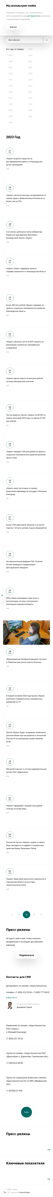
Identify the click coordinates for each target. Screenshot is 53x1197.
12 (34, 915)
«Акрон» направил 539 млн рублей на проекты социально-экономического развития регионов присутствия (26, 455)
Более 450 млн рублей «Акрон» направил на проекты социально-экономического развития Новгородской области (26, 309)
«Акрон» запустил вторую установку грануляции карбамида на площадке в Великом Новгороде (26, 492)
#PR (7, 169)
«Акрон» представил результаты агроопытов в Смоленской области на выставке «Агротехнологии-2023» (26, 883)
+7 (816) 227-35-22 (14, 1039)
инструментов (33, 16)
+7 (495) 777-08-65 (41, 992)
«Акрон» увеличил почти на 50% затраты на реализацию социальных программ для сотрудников (26, 345)
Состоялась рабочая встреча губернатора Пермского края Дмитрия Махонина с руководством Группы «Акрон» (26, 235)
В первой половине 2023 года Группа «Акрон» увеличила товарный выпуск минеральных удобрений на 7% (26, 699)
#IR (7, 425)
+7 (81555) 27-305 (14, 1091)
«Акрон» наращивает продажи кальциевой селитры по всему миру (26, 809)
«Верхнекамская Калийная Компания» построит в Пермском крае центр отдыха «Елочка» (26, 663)
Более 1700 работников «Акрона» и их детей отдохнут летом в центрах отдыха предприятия (26, 528)
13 (41, 915)
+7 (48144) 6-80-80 (14, 1063)
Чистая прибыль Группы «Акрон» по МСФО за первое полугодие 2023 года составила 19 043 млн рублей (26, 419)
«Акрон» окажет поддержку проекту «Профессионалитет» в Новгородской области (26, 272)
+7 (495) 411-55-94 (23, 992)
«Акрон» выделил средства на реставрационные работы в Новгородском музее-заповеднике (26, 162)
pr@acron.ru (11, 998)
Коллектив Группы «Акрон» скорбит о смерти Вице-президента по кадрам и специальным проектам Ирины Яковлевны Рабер (26, 846)
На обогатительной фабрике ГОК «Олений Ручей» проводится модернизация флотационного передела (26, 565)
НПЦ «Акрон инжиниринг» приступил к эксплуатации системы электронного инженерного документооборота (26, 614)
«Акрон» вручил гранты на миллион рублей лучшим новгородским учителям (26, 382)
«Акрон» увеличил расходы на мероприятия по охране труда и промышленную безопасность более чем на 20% (26, 199)
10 (19, 915)
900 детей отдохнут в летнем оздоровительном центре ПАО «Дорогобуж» (26, 773)
